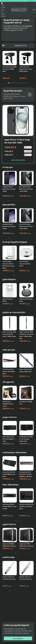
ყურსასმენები (9, 279)
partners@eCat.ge (30, 1)
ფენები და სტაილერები (13, 312)
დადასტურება (18, 638)
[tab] (8, 200)
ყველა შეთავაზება (18, 160)
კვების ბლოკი (9, 524)
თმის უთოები (8, 350)
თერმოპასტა (8, 557)
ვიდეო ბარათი (9, 417)
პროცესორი (8, 382)
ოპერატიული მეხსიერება (14, 452)
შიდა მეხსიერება (10, 484)
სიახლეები (7, 167)
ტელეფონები (8, 204)
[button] (34, 10)
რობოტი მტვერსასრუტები (14, 242)
